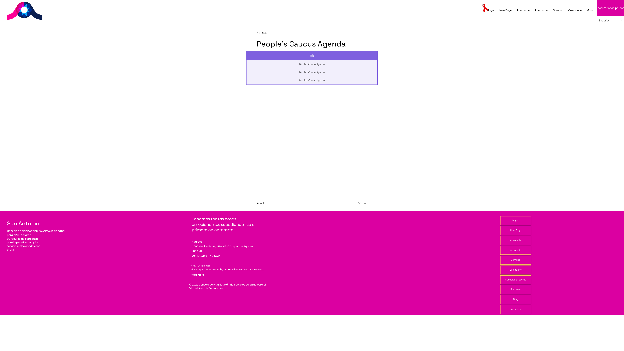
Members (515, 309)
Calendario (516, 270)
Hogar (515, 220)
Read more (197, 274)
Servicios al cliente (515, 279)
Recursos (515, 289)
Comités (515, 260)
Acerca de (515, 240)
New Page (515, 230)
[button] (558, 10)
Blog (515, 299)
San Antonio (23, 223)
